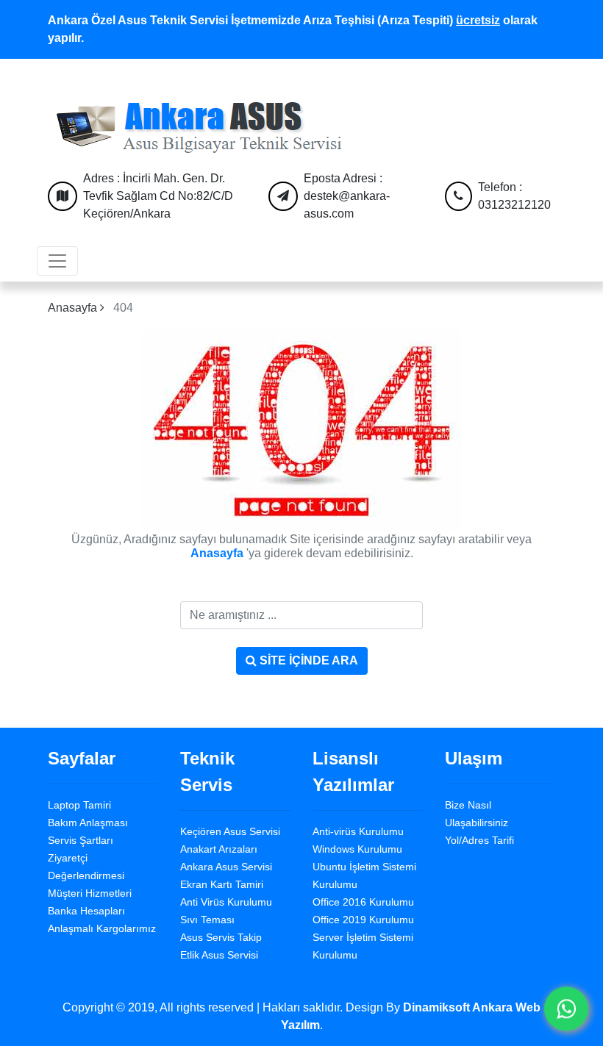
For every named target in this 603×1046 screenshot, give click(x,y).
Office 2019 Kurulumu (363, 919)
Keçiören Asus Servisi (230, 831)
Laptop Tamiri (79, 805)
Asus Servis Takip (221, 937)
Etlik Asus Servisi (219, 955)
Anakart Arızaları (218, 849)
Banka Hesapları (86, 911)
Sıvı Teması (207, 919)
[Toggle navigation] (57, 261)
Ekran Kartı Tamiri (221, 884)
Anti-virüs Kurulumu (358, 831)
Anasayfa (74, 307)
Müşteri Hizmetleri (90, 893)
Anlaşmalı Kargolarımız (102, 928)
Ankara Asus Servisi (226, 867)
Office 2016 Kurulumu (363, 902)
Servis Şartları (80, 840)
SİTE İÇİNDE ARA (307, 660)
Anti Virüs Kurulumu (226, 902)
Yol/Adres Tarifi (479, 840)
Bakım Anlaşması (88, 822)
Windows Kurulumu (357, 849)
